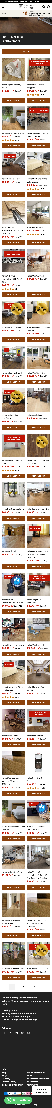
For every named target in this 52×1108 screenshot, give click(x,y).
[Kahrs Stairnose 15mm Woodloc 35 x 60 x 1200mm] (38, 905)
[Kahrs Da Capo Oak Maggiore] (38, 69)
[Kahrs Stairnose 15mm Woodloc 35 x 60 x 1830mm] (13, 763)
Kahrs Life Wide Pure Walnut (36, 688)
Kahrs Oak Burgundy (36, 645)
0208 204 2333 (40, 2)
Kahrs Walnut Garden (11, 179)
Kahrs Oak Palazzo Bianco (38, 968)
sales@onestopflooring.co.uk (20, 2)
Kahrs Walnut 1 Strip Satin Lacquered (38, 462)
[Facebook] (4, 1033)
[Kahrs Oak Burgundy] (38, 630)
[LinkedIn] (28, 1033)
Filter (26, 51)
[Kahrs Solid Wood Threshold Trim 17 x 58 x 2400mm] (13, 212)
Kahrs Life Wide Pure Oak (38, 509)
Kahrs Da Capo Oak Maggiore (35, 86)
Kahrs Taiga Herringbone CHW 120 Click (37, 135)
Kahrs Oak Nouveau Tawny (13, 968)
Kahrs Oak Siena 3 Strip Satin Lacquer (37, 180)
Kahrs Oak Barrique (10, 735)
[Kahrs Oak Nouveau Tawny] (13, 953)
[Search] (43, 7)
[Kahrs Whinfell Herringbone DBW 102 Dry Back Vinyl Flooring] (38, 857)
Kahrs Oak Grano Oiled (37, 373)
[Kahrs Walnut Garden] (13, 164)
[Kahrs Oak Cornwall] (38, 212)
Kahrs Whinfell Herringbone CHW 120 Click (12, 279)
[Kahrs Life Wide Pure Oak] (38, 494)
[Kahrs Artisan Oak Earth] (13, 357)
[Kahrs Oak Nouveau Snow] (13, 494)
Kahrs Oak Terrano (35, 735)
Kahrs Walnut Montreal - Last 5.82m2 (12, 417)
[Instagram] (16, 1033)
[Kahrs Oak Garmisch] (38, 260)
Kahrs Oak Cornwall (35, 227)
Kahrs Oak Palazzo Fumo (12, 327)
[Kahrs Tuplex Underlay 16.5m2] (13, 69)
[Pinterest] (22, 1033)
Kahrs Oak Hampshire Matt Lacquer (38, 329)
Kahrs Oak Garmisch (35, 276)
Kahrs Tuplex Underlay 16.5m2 (11, 86)
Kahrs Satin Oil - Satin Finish (36, 779)
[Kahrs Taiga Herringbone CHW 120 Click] (38, 118)
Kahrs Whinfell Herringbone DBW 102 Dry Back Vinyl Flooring (37, 875)
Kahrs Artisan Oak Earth (12, 373)
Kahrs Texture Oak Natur (12, 872)
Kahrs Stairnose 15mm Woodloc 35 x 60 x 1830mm (11, 781)
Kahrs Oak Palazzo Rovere (13, 133)
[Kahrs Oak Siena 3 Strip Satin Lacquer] (38, 164)
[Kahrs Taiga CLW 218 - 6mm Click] (38, 584)
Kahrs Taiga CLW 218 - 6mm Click (37, 601)
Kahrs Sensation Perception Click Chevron (12, 601)
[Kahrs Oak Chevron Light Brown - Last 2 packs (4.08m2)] (38, 536)
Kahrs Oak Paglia (9, 551)
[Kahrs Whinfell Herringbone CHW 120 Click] (13, 260)
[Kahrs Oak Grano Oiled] (38, 357)
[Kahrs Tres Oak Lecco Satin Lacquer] (13, 811)
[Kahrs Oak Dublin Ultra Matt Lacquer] (13, 905)
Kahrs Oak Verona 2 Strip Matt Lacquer (12, 688)
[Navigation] (3, 7)
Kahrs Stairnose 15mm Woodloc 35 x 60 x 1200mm (36, 923)
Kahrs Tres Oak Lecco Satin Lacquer (13, 828)
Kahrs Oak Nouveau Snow (13, 509)
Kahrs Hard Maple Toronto (13, 645)
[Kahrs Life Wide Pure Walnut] (38, 672)
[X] (10, 1033)
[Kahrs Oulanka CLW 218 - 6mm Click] (13, 445)
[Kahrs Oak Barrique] (13, 720)
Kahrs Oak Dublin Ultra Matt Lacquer (11, 922)
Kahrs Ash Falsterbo (35, 415)
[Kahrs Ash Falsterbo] (38, 400)
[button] (41, 1090)
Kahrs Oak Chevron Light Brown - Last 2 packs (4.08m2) (37, 554)
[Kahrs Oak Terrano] (38, 720)
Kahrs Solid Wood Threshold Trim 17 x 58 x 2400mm (12, 230)
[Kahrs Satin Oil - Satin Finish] (38, 763)
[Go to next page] (40, 987)
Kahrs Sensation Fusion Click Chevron (37, 828)
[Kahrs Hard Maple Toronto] (13, 630)
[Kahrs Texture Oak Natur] (13, 857)
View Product (13, 100)
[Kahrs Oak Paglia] (13, 536)
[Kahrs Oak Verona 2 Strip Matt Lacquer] (13, 672)
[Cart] (49, 7)
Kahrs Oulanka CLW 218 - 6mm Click (13, 462)
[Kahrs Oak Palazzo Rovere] (13, 118)
